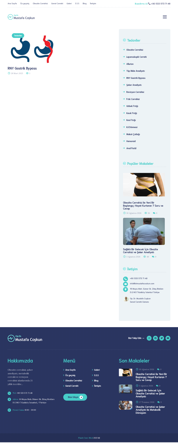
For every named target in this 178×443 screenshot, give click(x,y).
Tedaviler (18, 35)
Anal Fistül (131, 148)
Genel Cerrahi (57, 3)
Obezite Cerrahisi (40, 3)
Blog (84, 3)
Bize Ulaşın (73, 396)
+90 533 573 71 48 (22, 393)
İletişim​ (93, 3)
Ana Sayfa (12, 3)
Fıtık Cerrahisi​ (133, 98)
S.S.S (77, 3)
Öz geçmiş (24, 3)
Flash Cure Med (85, 438)
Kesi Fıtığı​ (131, 119)
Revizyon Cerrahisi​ (135, 91)
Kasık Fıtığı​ (131, 112)
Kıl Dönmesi (131, 126)
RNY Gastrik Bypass (135, 77)
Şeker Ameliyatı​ (134, 84)
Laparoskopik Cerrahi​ (136, 56)
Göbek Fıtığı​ (132, 105)
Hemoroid (131, 140)
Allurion (130, 63)
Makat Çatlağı (133, 134)
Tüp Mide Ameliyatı (135, 70)
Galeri (69, 3)
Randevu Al (141, 3)
